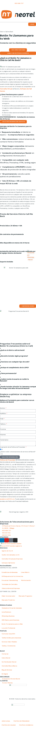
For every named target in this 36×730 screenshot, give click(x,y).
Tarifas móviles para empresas (11, 638)
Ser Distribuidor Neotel (9, 662)
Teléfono (3, 424)
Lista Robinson (6, 612)
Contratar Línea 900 (8, 634)
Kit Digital (5, 674)
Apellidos (3, 413)
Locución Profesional (8, 628)
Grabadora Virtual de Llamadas (12, 608)
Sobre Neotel (6, 658)
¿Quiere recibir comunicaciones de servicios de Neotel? (17, 452)
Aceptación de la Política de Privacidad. (13, 447)
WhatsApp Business (8, 616)
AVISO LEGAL (6, 721)
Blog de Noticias (7, 670)
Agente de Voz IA (7, 551)
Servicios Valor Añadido (9, 642)
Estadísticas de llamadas (10, 572)
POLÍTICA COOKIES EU (26, 725)
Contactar (5, 654)
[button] (18, 22)
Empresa (3, 434)
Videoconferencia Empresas (11, 588)
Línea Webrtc (25, 572)
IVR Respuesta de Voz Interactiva (12, 576)
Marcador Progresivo (25, 596)
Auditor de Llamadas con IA (10, 555)
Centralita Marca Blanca (9, 666)
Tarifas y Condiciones (8, 646)
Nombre (2, 408)
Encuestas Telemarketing (10, 580)
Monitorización (26, 580)
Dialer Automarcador (8, 596)
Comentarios (4, 440)
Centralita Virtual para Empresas (12, 559)
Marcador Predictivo (8, 600)
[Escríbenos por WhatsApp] (30, 255)
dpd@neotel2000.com (7, 499)
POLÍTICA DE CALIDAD (9, 725)
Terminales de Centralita (9, 584)
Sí (2, 449)
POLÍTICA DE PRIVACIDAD (21, 721)
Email (2, 419)
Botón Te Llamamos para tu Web (12, 624)
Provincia (3, 429)
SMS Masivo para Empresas (10, 620)
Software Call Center (8, 563)
